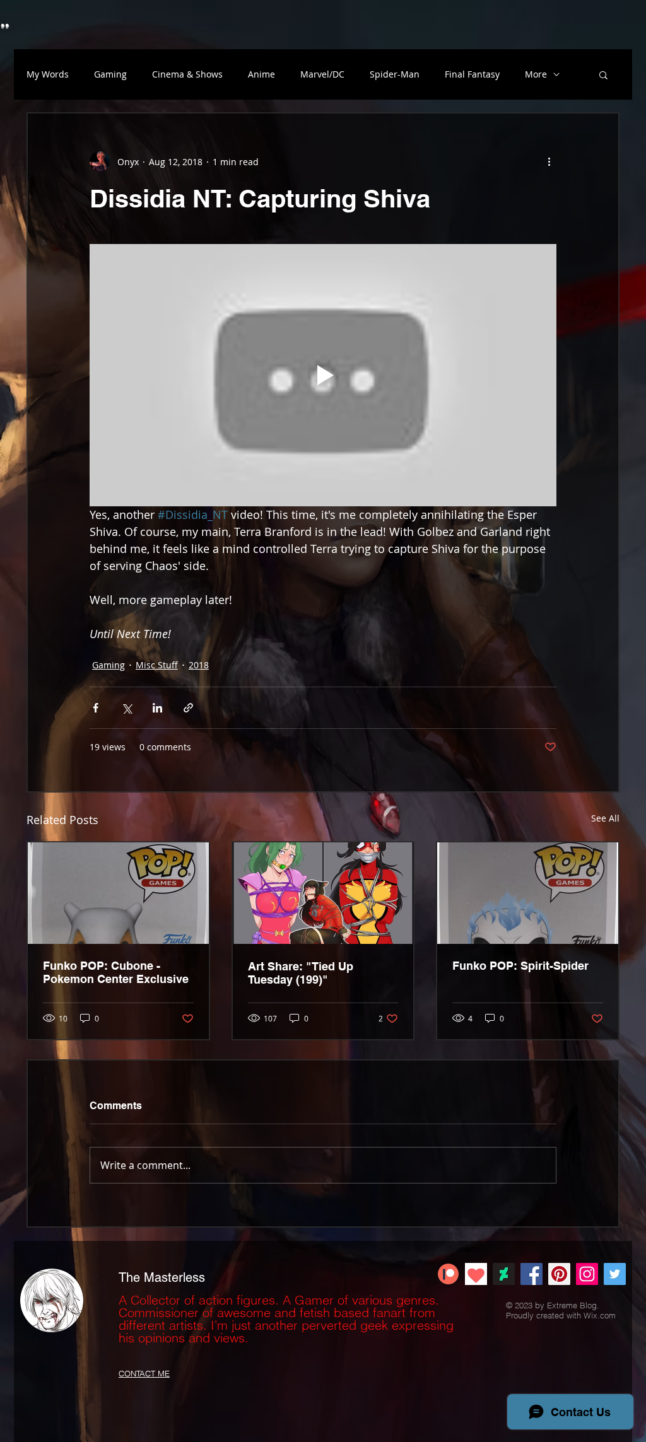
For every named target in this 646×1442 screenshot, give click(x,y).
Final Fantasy (472, 74)
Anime (261, 74)
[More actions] (548, 161)
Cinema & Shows (187, 74)
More (536, 74)
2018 (199, 665)
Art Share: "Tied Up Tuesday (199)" (300, 973)
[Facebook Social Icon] (531, 1274)
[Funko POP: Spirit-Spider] (527, 893)
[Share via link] (188, 708)
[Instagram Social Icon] (587, 1274)
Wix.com (600, 1315)
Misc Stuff (157, 665)
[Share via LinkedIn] (157, 708)
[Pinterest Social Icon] (559, 1274)
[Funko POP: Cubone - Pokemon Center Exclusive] (118, 893)
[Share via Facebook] (96, 708)
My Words (47, 74)
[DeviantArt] (504, 1274)
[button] (603, 74)
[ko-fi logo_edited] (476, 1274)
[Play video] (323, 375)
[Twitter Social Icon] (615, 1274)
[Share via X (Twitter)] (126, 708)
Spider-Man (395, 74)
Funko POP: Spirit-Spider (520, 965)
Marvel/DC (322, 74)
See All (605, 818)
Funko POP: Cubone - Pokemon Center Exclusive (116, 972)
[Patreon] (448, 1274)
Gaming (110, 74)
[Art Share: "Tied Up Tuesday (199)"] (323, 893)
